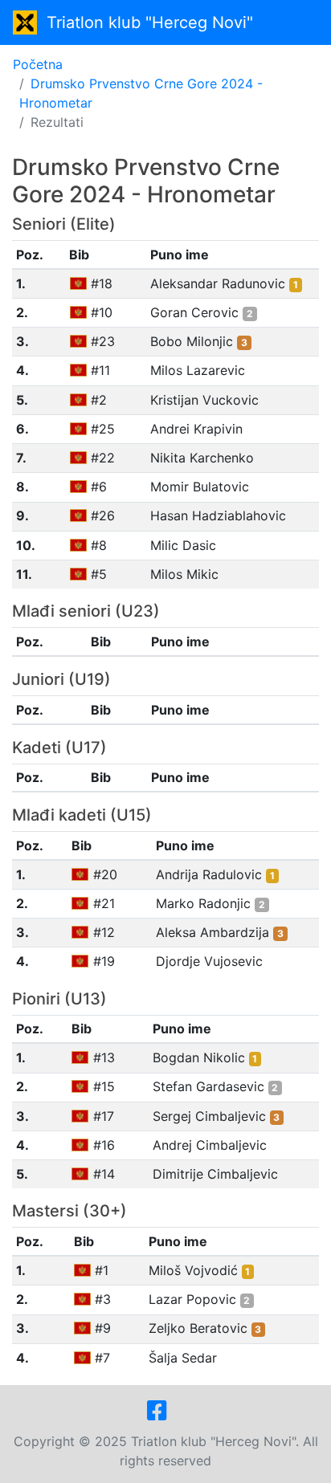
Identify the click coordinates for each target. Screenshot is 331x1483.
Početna (38, 64)
